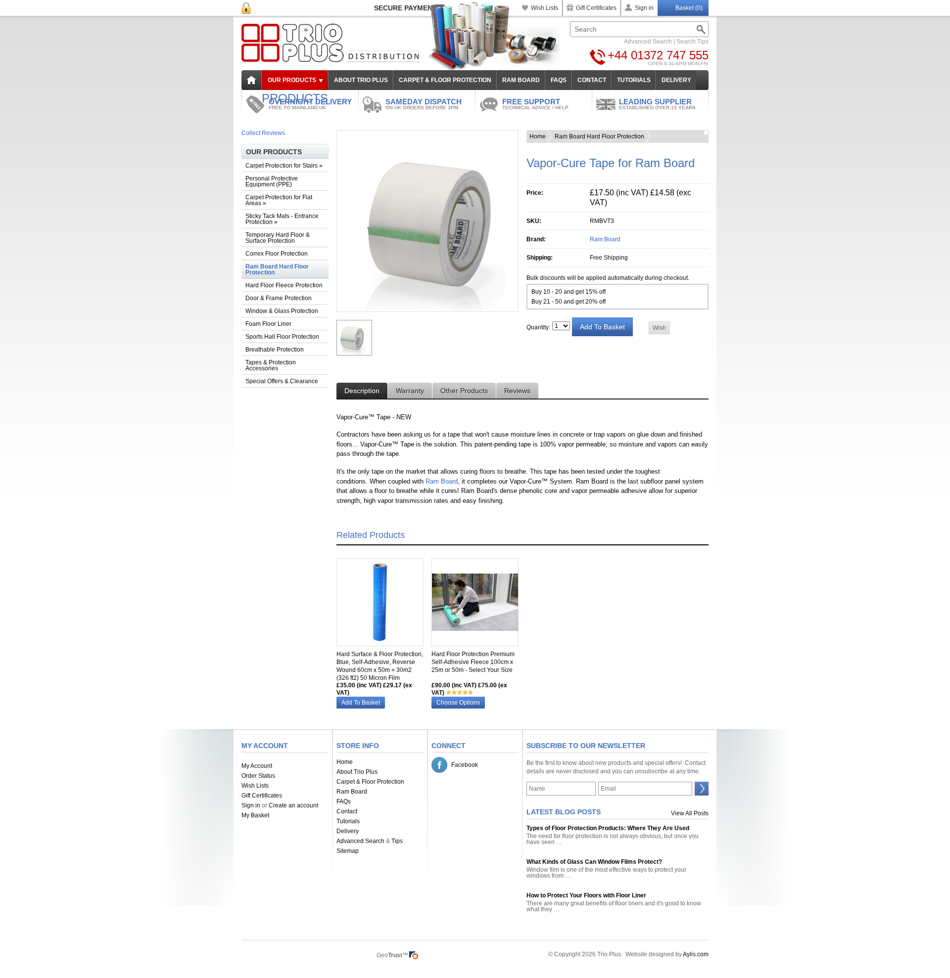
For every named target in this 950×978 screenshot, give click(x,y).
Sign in (644, 7)
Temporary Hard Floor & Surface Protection (277, 237)
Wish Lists (544, 7)
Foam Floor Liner (268, 323)
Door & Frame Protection (278, 298)
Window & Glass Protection (281, 311)
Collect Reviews (263, 133)
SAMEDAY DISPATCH (423, 103)
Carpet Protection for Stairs (284, 165)
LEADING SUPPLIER (657, 103)
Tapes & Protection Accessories (270, 365)
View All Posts (690, 813)
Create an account (293, 805)
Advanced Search (648, 41)
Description (362, 391)
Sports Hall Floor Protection (282, 336)
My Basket (255, 815)
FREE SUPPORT (535, 103)
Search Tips (692, 41)
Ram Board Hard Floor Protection (277, 269)
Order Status (258, 775)
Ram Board (605, 239)
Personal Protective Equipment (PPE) (271, 181)
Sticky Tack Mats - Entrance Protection (282, 219)
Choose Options (458, 702)
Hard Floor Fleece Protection (284, 285)
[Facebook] (439, 765)
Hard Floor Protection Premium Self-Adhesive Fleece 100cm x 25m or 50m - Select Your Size (473, 662)
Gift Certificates (596, 7)
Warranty (410, 391)
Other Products (464, 391)
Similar (349, 641)
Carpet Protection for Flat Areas (278, 200)
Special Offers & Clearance (281, 381)
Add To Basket (360, 702)
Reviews (517, 391)
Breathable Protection (274, 349)
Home (537, 136)
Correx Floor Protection (276, 253)
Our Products (292, 80)
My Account (256, 765)
